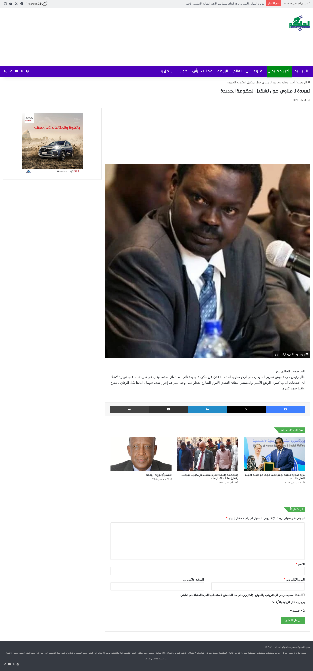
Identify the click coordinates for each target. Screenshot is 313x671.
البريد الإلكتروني (294, 579)
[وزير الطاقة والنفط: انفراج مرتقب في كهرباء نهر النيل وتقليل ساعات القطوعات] (207, 454)
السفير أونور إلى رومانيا (159, 475)
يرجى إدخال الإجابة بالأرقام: (288, 602)
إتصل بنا (166, 71)
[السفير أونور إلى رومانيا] (141, 454)
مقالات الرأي (202, 71)
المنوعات (257, 71)
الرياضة (223, 71)
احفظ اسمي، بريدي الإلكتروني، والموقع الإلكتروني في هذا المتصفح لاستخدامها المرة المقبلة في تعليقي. (241, 594)
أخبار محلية (280, 71)
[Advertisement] (104, 36)
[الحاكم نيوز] (299, 23)
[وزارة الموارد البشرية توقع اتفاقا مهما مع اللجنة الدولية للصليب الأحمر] (274, 454)
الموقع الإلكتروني (193, 579)
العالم (238, 71)
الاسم (300, 564)
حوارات (182, 71)
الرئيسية (301, 71)
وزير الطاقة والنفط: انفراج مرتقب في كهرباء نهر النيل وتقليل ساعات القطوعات (219, 3)
